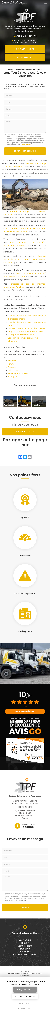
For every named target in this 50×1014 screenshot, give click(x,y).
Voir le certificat (25, 711)
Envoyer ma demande (25, 151)
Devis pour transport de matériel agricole (26, 328)
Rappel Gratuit (25, 57)
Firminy (11, 364)
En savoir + (10, 401)
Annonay (12, 360)
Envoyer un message (25, 432)
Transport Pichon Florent (14, 3)
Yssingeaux (13, 376)
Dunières (12, 367)
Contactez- (25, 49)
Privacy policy (26, 1008)
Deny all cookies (26, 996)
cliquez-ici (26, 145)
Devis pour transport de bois (21, 334)
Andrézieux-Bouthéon (18, 373)
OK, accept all (26, 990)
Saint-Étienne (14, 370)
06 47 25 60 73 (26, 36)
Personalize (26, 1003)
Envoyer (25, 907)
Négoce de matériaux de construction (25, 331)
